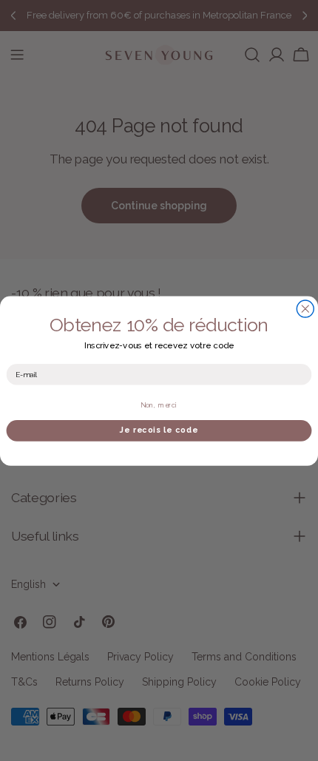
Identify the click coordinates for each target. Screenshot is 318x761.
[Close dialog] (305, 308)
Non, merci (159, 404)
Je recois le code (158, 430)
